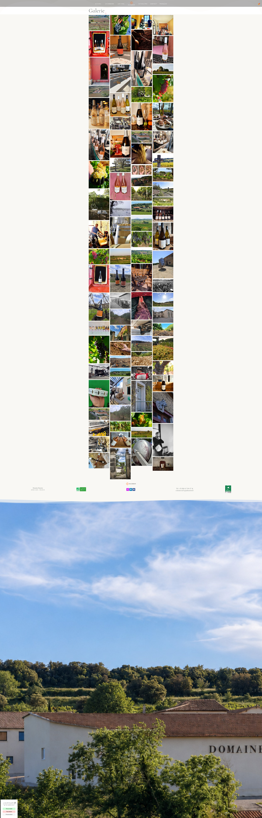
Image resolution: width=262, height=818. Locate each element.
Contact (153, 3)
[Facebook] (134, 489)
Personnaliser (9, 814)
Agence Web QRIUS (150, 730)
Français (163, 3)
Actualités (143, 3)
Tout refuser (9, 811)
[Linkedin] (130, 489)
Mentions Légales (136, 730)
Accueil (98, 3)
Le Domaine (109, 3)
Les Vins (121, 3)
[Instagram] (127, 489)
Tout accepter (9, 808)
